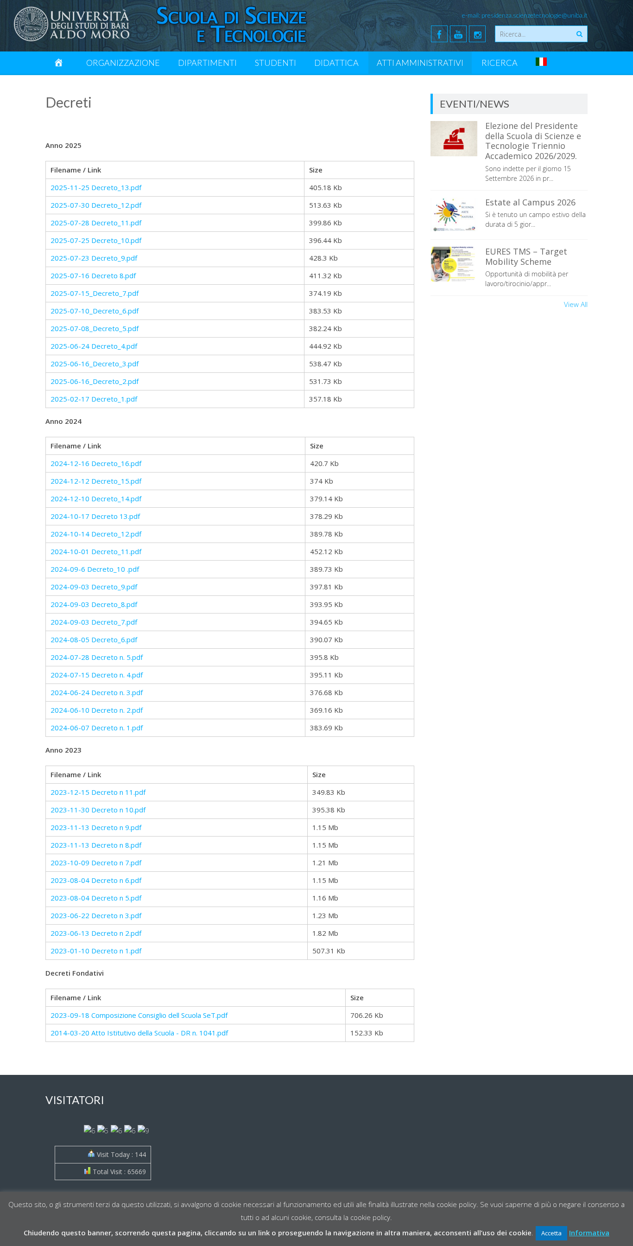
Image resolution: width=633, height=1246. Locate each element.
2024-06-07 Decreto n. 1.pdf (97, 727)
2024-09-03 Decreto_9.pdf (94, 586)
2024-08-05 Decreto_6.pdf (94, 639)
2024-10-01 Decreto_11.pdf (96, 551)
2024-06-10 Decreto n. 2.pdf (97, 710)
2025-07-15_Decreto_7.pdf (95, 293)
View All (576, 304)
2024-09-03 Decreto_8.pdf (94, 604)
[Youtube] (458, 34)
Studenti (275, 63)
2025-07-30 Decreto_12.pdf (96, 205)
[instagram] (477, 34)
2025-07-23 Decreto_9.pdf (94, 257)
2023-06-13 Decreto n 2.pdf (96, 933)
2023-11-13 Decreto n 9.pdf (96, 827)
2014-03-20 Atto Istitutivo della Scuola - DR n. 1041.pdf (139, 1032)
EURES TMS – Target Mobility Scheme (526, 256)
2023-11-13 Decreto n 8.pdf (96, 845)
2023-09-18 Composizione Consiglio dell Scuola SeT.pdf (139, 1015)
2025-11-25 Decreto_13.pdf (96, 187)
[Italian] (541, 62)
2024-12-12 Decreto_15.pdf (96, 481)
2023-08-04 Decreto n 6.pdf (96, 880)
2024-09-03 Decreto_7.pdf (94, 621)
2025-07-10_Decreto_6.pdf (95, 310)
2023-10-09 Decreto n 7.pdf (96, 862)
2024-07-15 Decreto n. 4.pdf (97, 674)
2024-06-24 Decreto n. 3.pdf (97, 692)
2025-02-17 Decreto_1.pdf (94, 398)
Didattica (336, 63)
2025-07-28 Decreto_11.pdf (96, 222)
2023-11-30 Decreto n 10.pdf (98, 809)
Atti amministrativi (420, 63)
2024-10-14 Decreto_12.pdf (96, 533)
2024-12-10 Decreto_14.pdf (96, 498)
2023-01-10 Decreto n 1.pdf (96, 950)
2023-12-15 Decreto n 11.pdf (98, 792)
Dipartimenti (207, 63)
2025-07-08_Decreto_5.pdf (95, 328)
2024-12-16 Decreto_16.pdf (96, 463)
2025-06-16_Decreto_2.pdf (95, 381)
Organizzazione (123, 63)
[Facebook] (439, 34)
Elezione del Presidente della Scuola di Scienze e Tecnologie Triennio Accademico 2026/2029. (533, 140)
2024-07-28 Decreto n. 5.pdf (97, 657)
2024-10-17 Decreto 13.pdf (95, 516)
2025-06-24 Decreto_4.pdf (94, 346)
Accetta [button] (551, 1233)
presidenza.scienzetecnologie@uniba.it (534, 15)
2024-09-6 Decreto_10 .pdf (95, 569)
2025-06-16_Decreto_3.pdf (95, 363)
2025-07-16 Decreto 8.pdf (93, 275)
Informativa (589, 1232)
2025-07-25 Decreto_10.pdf (96, 240)
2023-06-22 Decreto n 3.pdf (96, 915)
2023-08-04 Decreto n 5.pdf (96, 897)
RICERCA (499, 63)
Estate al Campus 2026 (530, 202)
